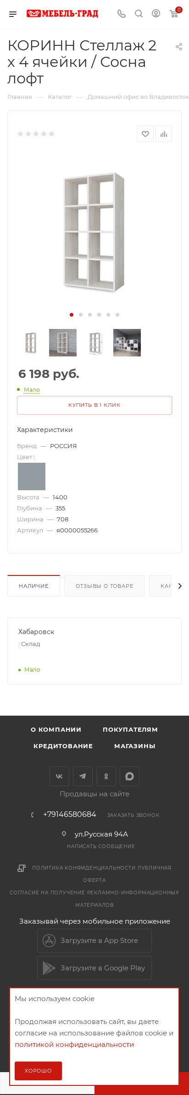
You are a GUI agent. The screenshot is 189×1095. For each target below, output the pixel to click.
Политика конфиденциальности (84, 868)
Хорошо (38, 1071)
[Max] (129, 776)
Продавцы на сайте (94, 793)
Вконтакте (59, 776)
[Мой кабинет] (156, 14)
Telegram (83, 776)
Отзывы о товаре (104, 586)
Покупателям (130, 729)
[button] (71, 315)
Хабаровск (36, 632)
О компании (56, 729)
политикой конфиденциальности (74, 1044)
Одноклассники (106, 776)
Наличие (34, 586)
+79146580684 (69, 814)
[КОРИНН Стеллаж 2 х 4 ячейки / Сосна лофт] (94, 230)
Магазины (134, 746)
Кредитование (63, 746)
